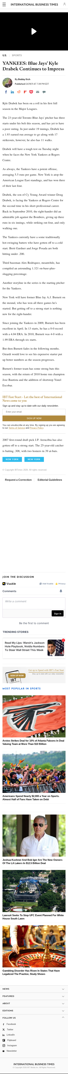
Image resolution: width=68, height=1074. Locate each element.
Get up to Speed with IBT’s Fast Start (46, 670)
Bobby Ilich (24, 79)
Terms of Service (17, 428)
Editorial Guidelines (50, 479)
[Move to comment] (44, 92)
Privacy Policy (36, 428)
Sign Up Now (17, 675)
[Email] (38, 92)
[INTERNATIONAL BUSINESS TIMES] (34, 5)
